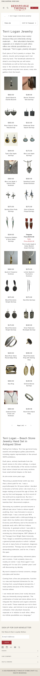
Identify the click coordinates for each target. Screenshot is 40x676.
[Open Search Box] (8, 7)
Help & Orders (7, 662)
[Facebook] (3, 647)
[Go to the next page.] (31, 425)
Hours (4, 650)
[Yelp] (19, 647)
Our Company (6, 656)
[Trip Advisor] (11, 647)
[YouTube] (15, 647)
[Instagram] (7, 647)
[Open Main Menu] (4, 7)
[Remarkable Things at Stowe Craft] (20, 8)
